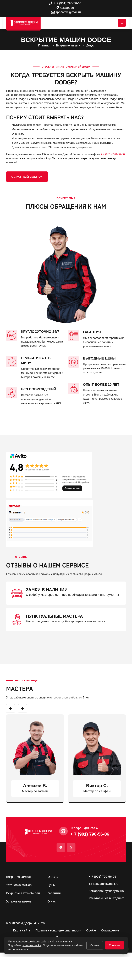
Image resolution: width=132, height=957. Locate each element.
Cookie (91, 930)
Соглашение (110, 930)
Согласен (114, 945)
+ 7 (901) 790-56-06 (67, 3)
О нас (51, 901)
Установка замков (19, 885)
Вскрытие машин (68, 45)
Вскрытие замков (18, 876)
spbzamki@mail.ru (68, 12)
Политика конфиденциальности (58, 930)
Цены (51, 885)
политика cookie (32, 945)
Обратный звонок (27, 176)
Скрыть (94, 945)
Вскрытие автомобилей (23, 893)
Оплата (52, 876)
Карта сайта (21, 930)
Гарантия (54, 893)
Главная (44, 45)
